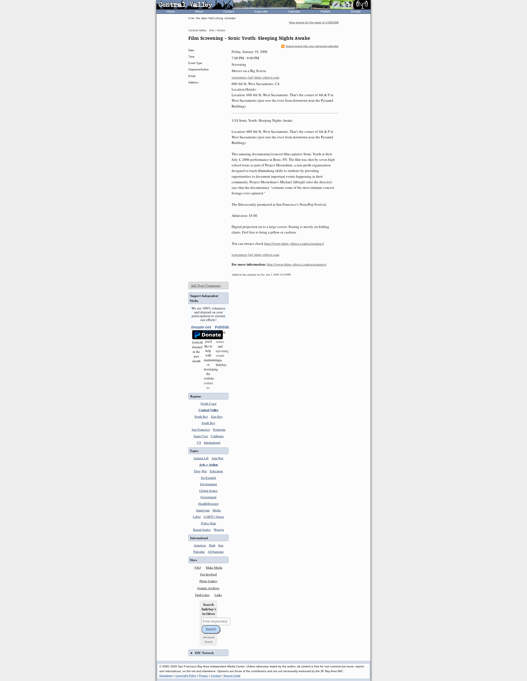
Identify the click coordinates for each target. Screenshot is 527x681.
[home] (194, 5)
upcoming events (222, 353)
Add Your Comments (206, 285)
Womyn (219, 529)
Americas (200, 545)
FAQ (198, 567)
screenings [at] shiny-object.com (255, 77)
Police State (208, 523)
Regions (195, 396)
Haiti (212, 545)
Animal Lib (201, 458)
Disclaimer (166, 675)
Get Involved (208, 574)
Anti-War (217, 458)
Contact (228, 11)
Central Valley (197, 30)
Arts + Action (217, 30)
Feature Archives (208, 588)
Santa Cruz (201, 436)
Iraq (220, 545)
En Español (208, 477)
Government (208, 497)
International (212, 442)
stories (220, 339)
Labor (197, 516)
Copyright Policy (185, 675)
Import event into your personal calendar (312, 46)
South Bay (208, 423)
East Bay (217, 416)
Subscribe (261, 11)
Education (216, 471)
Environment (208, 484)
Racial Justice (202, 529)
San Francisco (201, 429)
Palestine (199, 551)
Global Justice (208, 490)
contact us (208, 385)
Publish (325, 11)
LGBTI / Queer (214, 516)
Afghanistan (216, 551)
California (217, 436)
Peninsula (219, 429)
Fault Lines (202, 595)
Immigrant (203, 510)
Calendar (294, 11)
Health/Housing (208, 503)
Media (216, 510)
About (199, 11)
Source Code (231, 675)
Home (171, 11)
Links (218, 595)
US (199, 442)
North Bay (201, 416)
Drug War (200, 471)
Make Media (214, 567)
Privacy (203, 675)
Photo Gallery (208, 581)
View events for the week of (314, 22)
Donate (355, 11)
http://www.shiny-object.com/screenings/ (294, 243)
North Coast (208, 403)
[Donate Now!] (196, 334)
